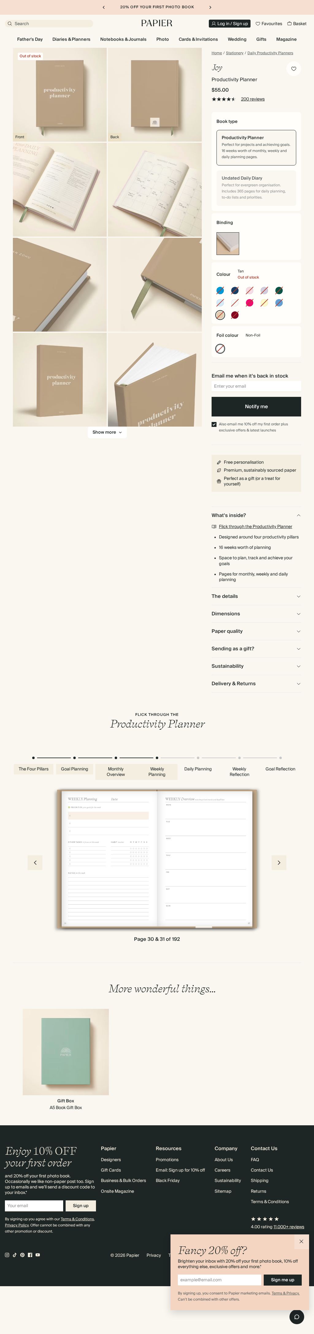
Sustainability (228, 1181)
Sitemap (223, 1191)
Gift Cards (111, 1170)
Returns (258, 1191)
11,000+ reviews (289, 1227)
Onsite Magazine (117, 1191)
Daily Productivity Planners (270, 53)
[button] (301, 1241)
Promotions (167, 1160)
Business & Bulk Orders (123, 1181)
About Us (224, 1160)
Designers (111, 1160)
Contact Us (262, 1170)
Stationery (234, 53)
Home (217, 53)
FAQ (255, 1160)
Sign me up (282, 1280)
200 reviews (253, 99)
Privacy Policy (17, 1225)
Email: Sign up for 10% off (180, 1170)
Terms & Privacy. (286, 1293)
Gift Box (65, 1101)
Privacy (154, 1255)
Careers (222, 1170)
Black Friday (168, 1181)
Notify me (256, 406)
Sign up (81, 1206)
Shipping (260, 1181)
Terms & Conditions (77, 1219)
